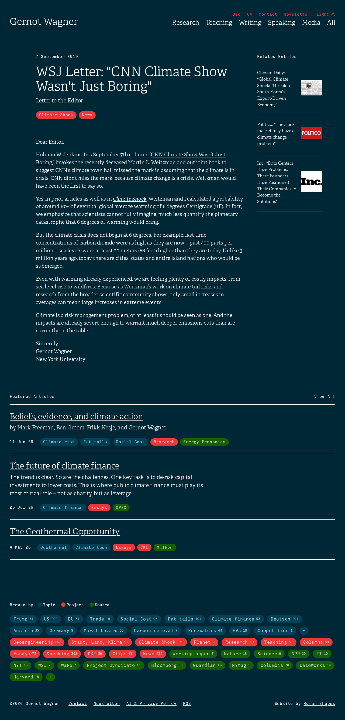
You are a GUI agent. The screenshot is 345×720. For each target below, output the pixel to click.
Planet (204, 642)
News (87, 115)
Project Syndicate (114, 666)
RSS (187, 704)
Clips (123, 654)
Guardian (207, 666)
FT (322, 654)
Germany (61, 631)
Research (185, 23)
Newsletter (297, 14)
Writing (250, 23)
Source (102, 605)
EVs (240, 631)
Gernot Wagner (44, 21)
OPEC (121, 508)
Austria (26, 631)
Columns (316, 642)
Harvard (26, 677)
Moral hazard (104, 631)
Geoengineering (37, 642)
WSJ (44, 666)
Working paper (193, 654)
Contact (268, 14)
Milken (165, 548)
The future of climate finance (64, 466)
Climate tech (91, 548)
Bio (236, 14)
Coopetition (275, 631)
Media (311, 23)
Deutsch (284, 619)
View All (324, 397)
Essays (99, 508)
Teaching (219, 23)
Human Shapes (319, 704)
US (50, 619)
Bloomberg (166, 666)
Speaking (281, 23)
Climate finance (63, 508)
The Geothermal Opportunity (65, 531)
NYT (20, 666)
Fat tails (95, 442)
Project (75, 605)
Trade (100, 619)
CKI (144, 548)
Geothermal (53, 548)
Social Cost (130, 442)
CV (250, 14)
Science (269, 654)
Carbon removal (155, 631)
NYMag (241, 666)
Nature (235, 654)
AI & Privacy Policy (151, 704)
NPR (299, 654)
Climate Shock (56, 115)
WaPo (68, 666)
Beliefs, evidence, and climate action (76, 416)
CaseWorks (315, 666)
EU (74, 619)
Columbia (275, 666)
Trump (23, 619)
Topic (49, 605)
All (331, 23)
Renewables (205, 631)
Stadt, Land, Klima (99, 642)
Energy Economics (204, 442)
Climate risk (59, 442)
